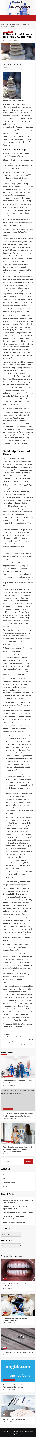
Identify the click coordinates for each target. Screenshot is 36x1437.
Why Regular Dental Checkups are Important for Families (15, 1207)
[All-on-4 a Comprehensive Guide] (18, 1406)
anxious (6, 399)
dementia (16, 216)
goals (20, 538)
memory (6, 651)
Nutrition (6, 900)
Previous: (16, 1035)
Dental (5, 1278)
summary (9, 776)
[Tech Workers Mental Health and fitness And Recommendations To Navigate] (18, 1100)
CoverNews (29, 1431)
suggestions (27, 461)
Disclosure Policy (9, 1182)
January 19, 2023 (13, 40)
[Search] (32, 18)
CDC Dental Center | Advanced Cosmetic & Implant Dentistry (18, 1201)
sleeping (12, 415)
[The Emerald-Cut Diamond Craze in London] (18, 1339)
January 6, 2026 (12, 1288)
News (4, 1347)
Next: (18, 1042)
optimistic (25, 532)
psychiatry (7, 606)
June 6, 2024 (11, 1389)
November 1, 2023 (13, 1118)
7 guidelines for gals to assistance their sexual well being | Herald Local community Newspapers (17, 1149)
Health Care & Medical (9, 1380)
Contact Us (7, 1175)
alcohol (23, 947)
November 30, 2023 (13, 1085)
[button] (3, 17)
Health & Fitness (7, 31)
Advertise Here (8, 1179)
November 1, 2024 (13, 1355)
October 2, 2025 (12, 1322)
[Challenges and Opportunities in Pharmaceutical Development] (18, 1371)
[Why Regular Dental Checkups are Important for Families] (18, 1305)
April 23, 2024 (11, 1421)
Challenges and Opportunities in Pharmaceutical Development (14, 1217)
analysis (22, 244)
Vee (5, 40)
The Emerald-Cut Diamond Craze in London (18, 1212)
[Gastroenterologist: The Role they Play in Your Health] (18, 1067)
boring (22, 568)
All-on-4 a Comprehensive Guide (14, 1222)
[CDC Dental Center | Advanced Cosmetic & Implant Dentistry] (18, 1270)
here (31, 497)
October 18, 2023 (12, 1154)
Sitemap (5, 1186)
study (22, 172)
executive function (20, 690)
